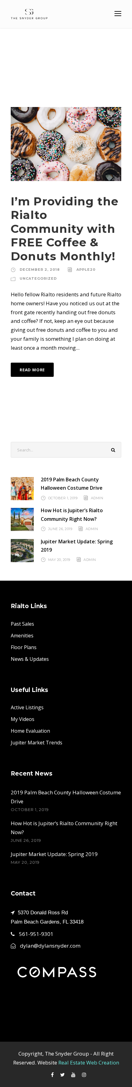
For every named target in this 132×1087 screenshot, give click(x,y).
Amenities (22, 635)
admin (97, 498)
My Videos (22, 719)
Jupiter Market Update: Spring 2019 (54, 854)
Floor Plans (24, 647)
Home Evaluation (30, 730)
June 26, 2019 (60, 529)
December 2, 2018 (40, 269)
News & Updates (30, 659)
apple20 (85, 269)
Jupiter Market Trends (36, 742)
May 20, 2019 (59, 560)
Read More (32, 370)
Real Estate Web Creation (88, 1062)
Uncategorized (38, 278)
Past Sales (22, 623)
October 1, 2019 (63, 498)
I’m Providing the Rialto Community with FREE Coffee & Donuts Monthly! (64, 228)
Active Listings (27, 707)
